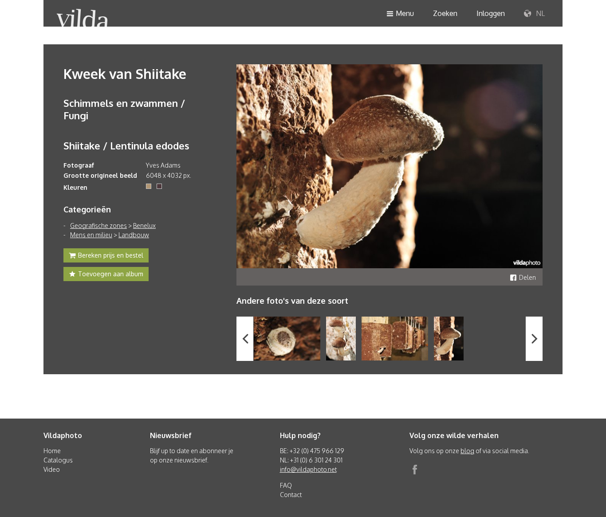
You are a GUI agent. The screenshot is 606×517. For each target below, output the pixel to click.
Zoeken (445, 13)
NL (539, 13)
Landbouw (133, 235)
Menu (405, 13)
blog (467, 450)
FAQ (286, 485)
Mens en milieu (91, 235)
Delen (527, 277)
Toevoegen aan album (110, 274)
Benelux (144, 225)
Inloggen (490, 13)
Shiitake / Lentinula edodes (126, 145)
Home (52, 450)
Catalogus (58, 460)
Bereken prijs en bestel (110, 255)
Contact (291, 494)
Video (51, 469)
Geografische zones (98, 225)
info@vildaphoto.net (308, 469)
